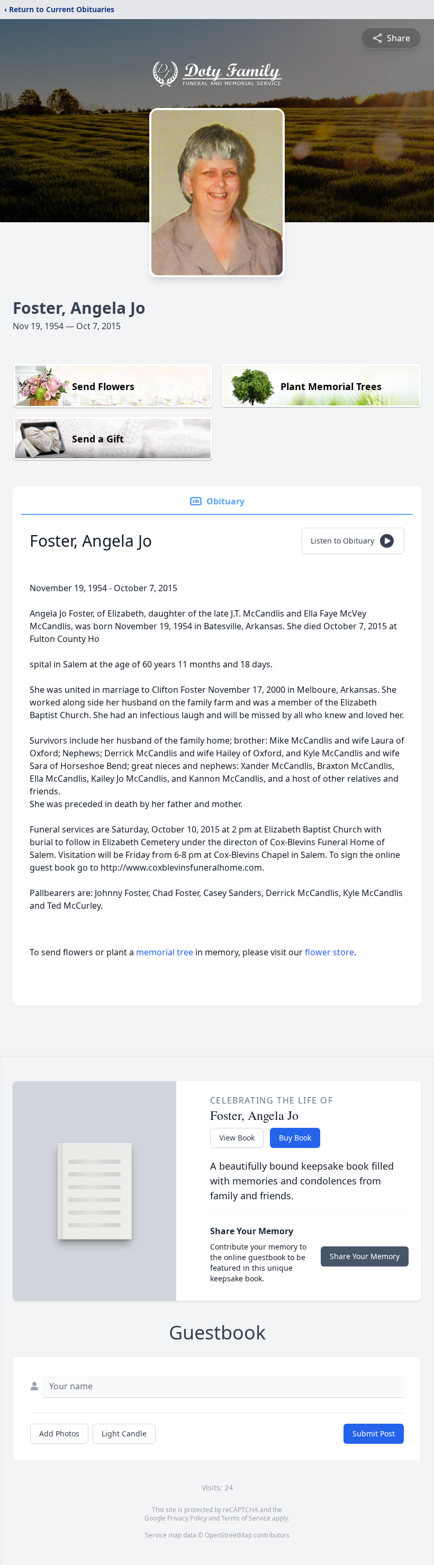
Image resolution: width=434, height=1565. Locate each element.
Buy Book (295, 1138)
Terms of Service (245, 1518)
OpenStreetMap (228, 1535)
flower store (329, 952)
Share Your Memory (365, 1256)
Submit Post (373, 1433)
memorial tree (164, 952)
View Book (237, 1138)
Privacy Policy (187, 1518)
